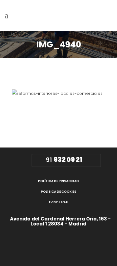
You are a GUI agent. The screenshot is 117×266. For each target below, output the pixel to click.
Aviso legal (58, 202)
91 (63, 159)
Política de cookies (58, 191)
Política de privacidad (58, 181)
